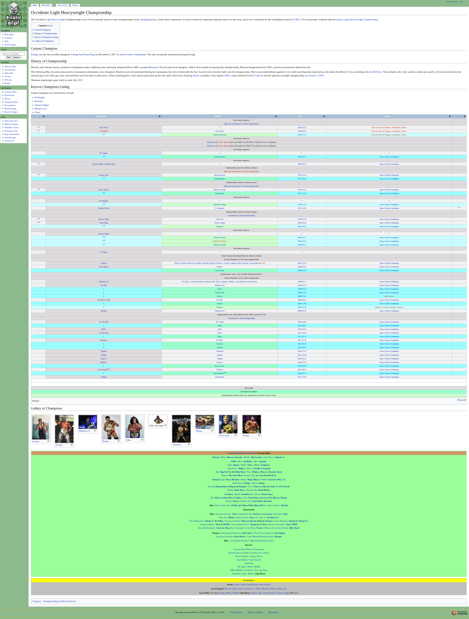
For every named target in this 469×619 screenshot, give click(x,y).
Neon (278, 472)
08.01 (304, 326)
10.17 (304, 157)
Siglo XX (219, 219)
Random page (10, 108)
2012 (299, 347)
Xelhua (220, 521)
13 (38, 222)
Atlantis (292, 521)
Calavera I (219, 226)
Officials (8, 80)
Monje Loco (41, 108)
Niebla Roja (239, 472)
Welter (223, 457)
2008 (299, 282)
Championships (11, 102)
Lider (263, 263)
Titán (249, 465)
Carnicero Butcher (219, 135)
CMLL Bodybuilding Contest (262, 541)
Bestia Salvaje (242, 263)
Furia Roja (253, 498)
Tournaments (10, 105)
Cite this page (10, 137)
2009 (299, 311)
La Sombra (194, 282)
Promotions (9, 95)
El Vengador (103, 201)
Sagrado (233, 263)
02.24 (304, 285)
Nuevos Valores (241, 556)
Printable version (12, 127)
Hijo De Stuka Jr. (270, 487)
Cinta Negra (103, 223)
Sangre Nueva (256, 556)
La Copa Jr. (261, 518)
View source (63, 5)
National (216, 480)
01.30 (304, 175)
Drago (219, 336)
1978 (299, 208)
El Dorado (40, 97)
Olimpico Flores (220, 237)
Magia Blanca (253, 480)
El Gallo (256, 75)
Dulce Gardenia (222, 498)
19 (225, 372)
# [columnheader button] (36, 116)
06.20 (304, 131)
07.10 (304, 340)
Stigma (236, 465)
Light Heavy (269, 457)
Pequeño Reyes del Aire (239, 553)
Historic (216, 457)
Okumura (103, 340)
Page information (12, 134)
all (286, 589)
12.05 (304, 377)
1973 (299, 190)
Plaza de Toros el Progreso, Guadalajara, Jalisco (389, 127)
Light (230, 465)
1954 (299, 127)
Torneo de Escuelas (276, 524)
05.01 (304, 347)
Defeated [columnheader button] (218, 116)
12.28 (304, 307)
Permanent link (11, 131)
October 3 (313, 75)
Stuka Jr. (220, 307)
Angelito (263, 461)
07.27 (304, 135)
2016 (299, 373)
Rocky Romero (266, 521)
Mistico (242, 468)
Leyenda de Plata (223, 514)
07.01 (304, 293)
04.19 (304, 226)
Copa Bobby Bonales (239, 541)
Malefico (232, 282)
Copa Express (255, 560)
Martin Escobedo (219, 190)
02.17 (304, 282)
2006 (299, 267)
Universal (278, 514)
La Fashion (236, 498)
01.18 (304, 205)
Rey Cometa (219, 366)
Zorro (37, 112)
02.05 (304, 267)
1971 (299, 179)
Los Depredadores (220, 487)
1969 (299, 164)
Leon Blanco (240, 282)
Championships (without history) (59, 601)
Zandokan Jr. (247, 494)
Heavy (249, 468)
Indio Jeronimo (219, 175)
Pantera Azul (219, 193)
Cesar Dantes (253, 263)
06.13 (304, 164)
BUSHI (226, 524)
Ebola (220, 326)
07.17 (304, 237)
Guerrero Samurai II (187, 263)
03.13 (304, 373)
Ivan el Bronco (103, 190)
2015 (299, 370)
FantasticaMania (207, 524)
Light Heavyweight (55, 19)
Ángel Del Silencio (220, 241)
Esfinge (34, 54)
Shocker (39, 101)
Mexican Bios (10, 66)
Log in (462, 1)
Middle (247, 457)
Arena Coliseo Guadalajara (132, 54)
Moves (7, 99)
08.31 (304, 300)
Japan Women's (273, 505)
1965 (299, 157)
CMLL (297, 19)
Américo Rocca (103, 208)
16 (104, 240)
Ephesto (368, 72)
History (75, 5)
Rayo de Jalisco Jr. (247, 589)
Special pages (10, 44)
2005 (299, 263)
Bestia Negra (267, 494)
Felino (378, 72)
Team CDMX (291, 524)
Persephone (280, 533)
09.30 (304, 366)
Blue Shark (294, 528)
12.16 (304, 241)
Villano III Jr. (259, 505)
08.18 (304, 311)
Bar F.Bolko (389, 296)
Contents (8, 38)
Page (35, 5)
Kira (268, 490)
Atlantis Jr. (280, 457)
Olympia (278, 537)
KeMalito (248, 461)
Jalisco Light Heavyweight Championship (357, 19)
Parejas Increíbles (233, 521)
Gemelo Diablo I (98, 164)
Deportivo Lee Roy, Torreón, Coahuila (389, 307)
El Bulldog (103, 131)
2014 (299, 359)
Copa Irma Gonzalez (224, 537)
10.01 (304, 208)
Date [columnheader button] (300, 116)
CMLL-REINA (236, 570)
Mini (256, 461)
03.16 (304, 359)
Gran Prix (223, 518)
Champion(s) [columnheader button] (102, 116)
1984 (299, 241)
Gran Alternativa (196, 521)
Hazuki (284, 505)
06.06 (304, 322)
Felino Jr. (257, 487)
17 (104, 244)
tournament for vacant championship (241, 216)
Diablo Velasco (277, 589)
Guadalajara (146, 19)
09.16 (304, 179)
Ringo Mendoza (262, 589)
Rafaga (103, 355)
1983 (299, 237)
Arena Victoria (264, 584)
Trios (249, 472)
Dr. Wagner (104, 153)
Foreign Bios (10, 70)
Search (3, 50)
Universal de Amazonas (231, 533)
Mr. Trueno (220, 322)
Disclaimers (273, 612)
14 (104, 226)
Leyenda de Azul (245, 514)
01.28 (304, 219)
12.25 (304, 263)
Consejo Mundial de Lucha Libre (241, 453)
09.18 (304, 344)
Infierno (199, 263)
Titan (285, 514)
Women (224, 475)
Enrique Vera (103, 175)
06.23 (304, 370)
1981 (299, 226)
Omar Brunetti (218, 373)
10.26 (304, 223)
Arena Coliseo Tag (222, 505)
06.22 (304, 245)
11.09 (304, 304)
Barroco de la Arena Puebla (277, 528)
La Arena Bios (10, 92)
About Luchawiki (255, 612)
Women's (272, 593)
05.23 (304, 127)
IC (296, 593)
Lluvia (273, 475)
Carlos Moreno (224, 142)
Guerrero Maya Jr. (276, 480)
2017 (299, 377)
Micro (240, 461)
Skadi (260, 490)
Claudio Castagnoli (261, 468)
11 (459, 207)
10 (104, 204)
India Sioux (239, 490)
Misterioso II (154, 67)
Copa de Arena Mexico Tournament (249, 549)
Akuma (261, 483)
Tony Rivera (219, 270)
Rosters (8, 83)
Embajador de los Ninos (245, 528)
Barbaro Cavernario (263, 514)
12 (38, 218)
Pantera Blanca (219, 157)
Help (7, 41)
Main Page (9, 34)
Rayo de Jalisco (231, 589)
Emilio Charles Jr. (216, 263)
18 (108, 369)
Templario (265, 465)
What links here (11, 121)
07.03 (304, 296)
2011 (80, 80)
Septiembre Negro (219, 205)
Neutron (104, 263)
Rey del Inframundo (206, 528)
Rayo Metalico (232, 480)
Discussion (46, 5)
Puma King (89, 54)
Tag (217, 472)
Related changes (11, 124)
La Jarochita (262, 475)
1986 (299, 245)
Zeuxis (269, 501)
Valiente (220, 304)
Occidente (229, 494)
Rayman (206, 263)
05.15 (304, 336)
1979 (299, 219)
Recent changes (11, 112)
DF (238, 567)
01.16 (304, 190)
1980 (299, 223)
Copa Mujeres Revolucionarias (260, 537)
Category (36, 601)
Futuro (259, 528)
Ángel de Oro (226, 472)
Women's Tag (249, 475)
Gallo (220, 329)
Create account (452, 1)
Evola (287, 72)
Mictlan (103, 311)
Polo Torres (103, 127)
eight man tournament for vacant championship (241, 124)
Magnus (232, 487)
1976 (299, 205)
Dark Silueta (257, 501)
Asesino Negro (42, 105)
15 (104, 237)
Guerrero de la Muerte (269, 498)
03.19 (304, 270)
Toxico (176, 263)
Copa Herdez (242, 560)
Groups (8, 76)
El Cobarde (284, 487)
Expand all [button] (9, 141)
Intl (256, 570)
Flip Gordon (256, 457)
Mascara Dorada (234, 457)
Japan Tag (249, 563)
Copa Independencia (240, 524)
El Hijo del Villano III (241, 505)
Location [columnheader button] (387, 116)
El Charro (103, 252)
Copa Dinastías (281, 521)
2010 (321, 75)
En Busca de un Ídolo (259, 553)
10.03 (304, 329)
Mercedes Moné (235, 475)
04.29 (304, 289)
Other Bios (9, 73)
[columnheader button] (459, 116)
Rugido (242, 487)
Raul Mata (111, 164)
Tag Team (263, 570)
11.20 (304, 193)
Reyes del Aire (242, 518)
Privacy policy (236, 612)
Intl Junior (248, 570)
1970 (299, 175)
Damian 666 (210, 282)
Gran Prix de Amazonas (264, 533)
